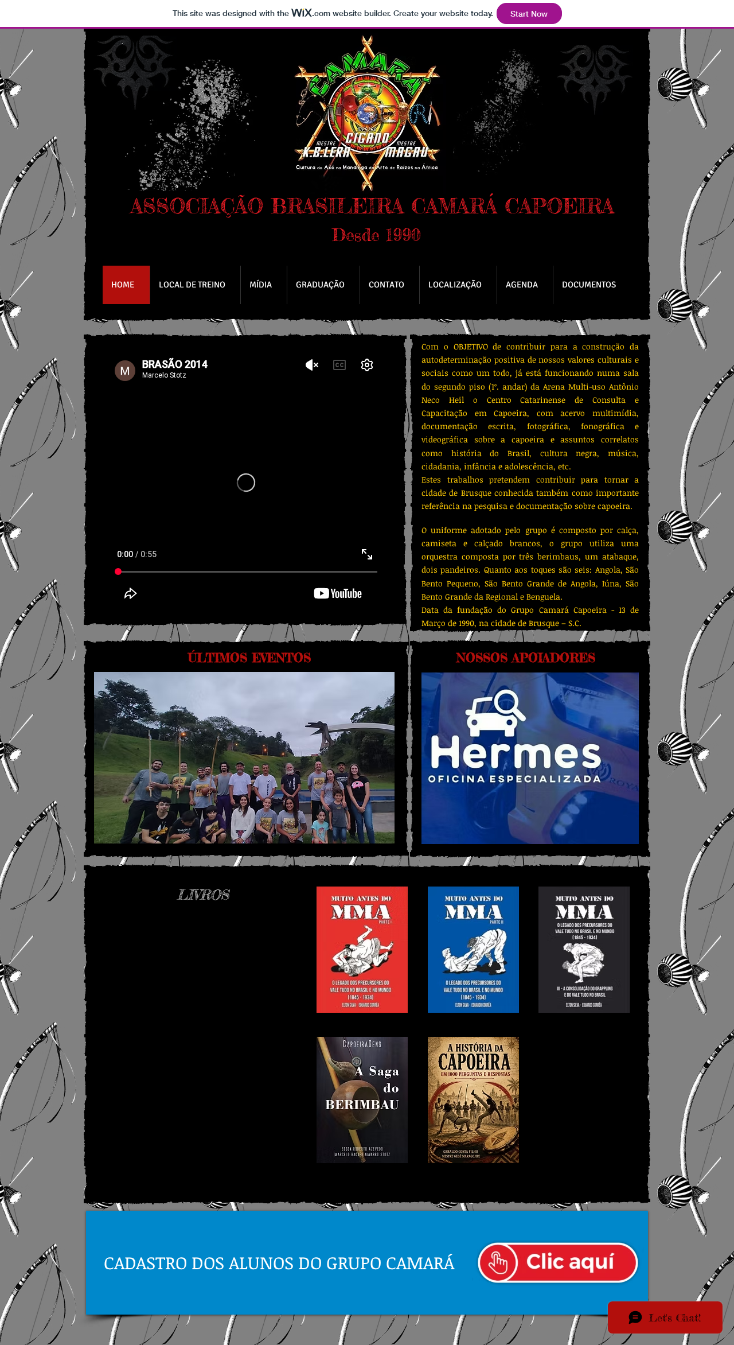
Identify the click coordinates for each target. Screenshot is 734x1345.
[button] (244, 757)
